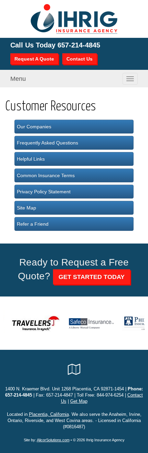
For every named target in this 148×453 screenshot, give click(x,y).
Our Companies (34, 126)
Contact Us (79, 59)
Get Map (78, 401)
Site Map (26, 208)
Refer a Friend (33, 224)
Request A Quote (34, 59)
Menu (18, 78)
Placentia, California (49, 414)
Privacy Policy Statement (44, 191)
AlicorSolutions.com (53, 440)
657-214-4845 (78, 45)
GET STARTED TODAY (92, 276)
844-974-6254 (110, 395)
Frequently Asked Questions (47, 142)
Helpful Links (31, 159)
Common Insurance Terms (46, 175)
